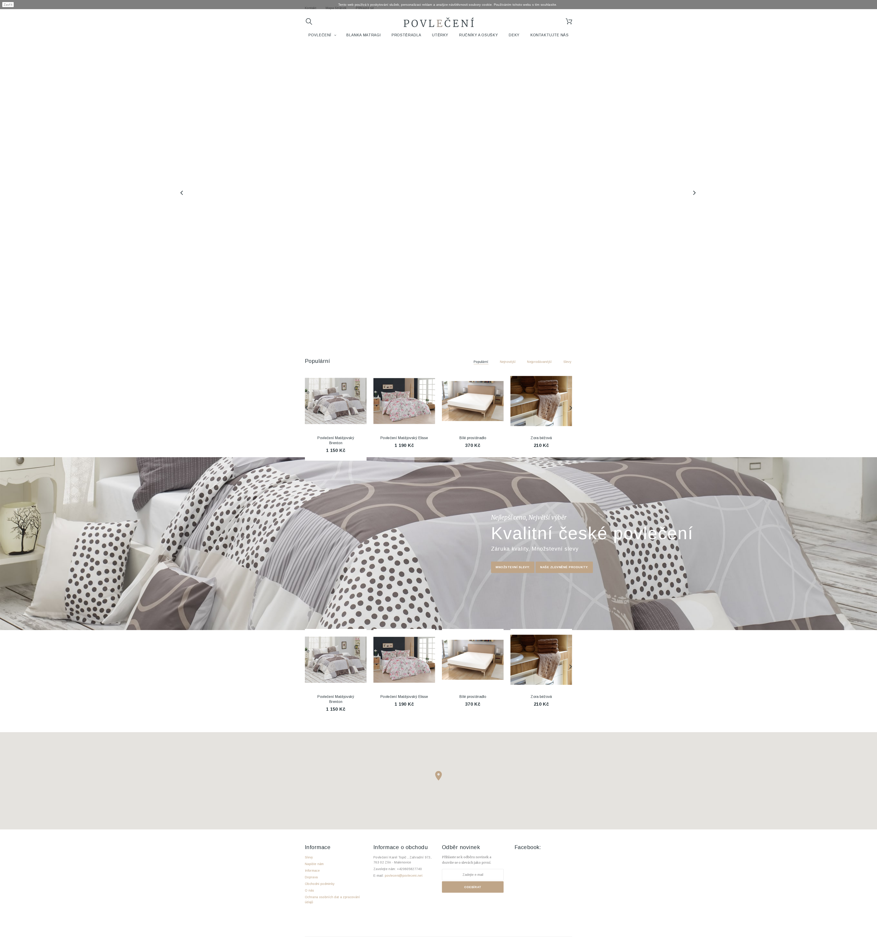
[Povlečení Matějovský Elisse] (336, 401)
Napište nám (314, 864)
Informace (312, 870)
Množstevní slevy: (513, 567)
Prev (182, 192)
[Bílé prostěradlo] (404, 401)
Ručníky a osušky (478, 35)
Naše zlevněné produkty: (564, 567)
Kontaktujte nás (549, 35)
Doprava (311, 877)
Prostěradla (406, 35)
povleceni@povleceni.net (404, 875)
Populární (317, 361)
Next (695, 192)
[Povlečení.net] (439, 23)
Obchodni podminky (320, 884)
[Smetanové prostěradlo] (541, 401)
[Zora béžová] (473, 401)
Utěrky (440, 35)
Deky (514, 35)
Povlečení (319, 35)
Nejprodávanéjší (539, 362)
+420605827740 (409, 869)
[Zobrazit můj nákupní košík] (569, 21)
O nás (309, 890)
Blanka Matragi (363, 35)
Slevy (567, 362)
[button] (438, 776)
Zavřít (8, 4)
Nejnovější (508, 362)
